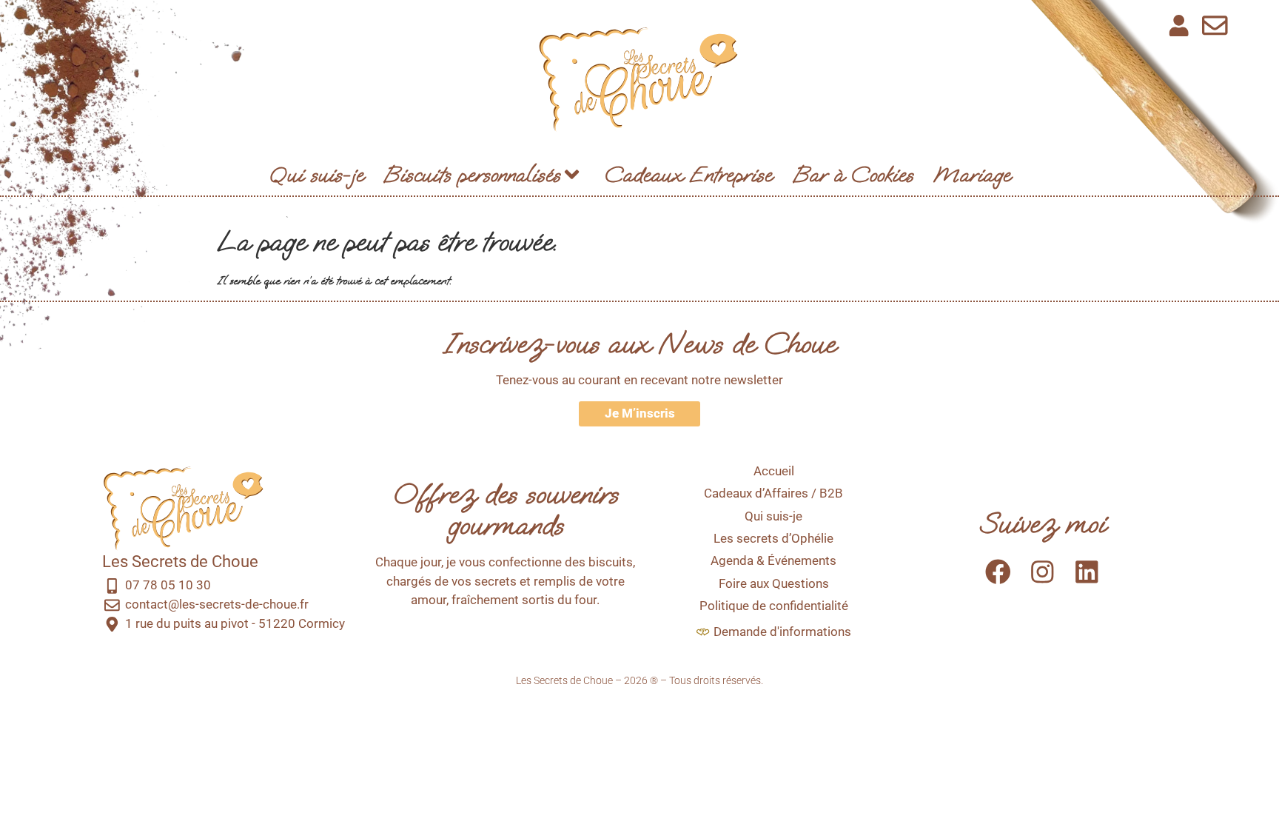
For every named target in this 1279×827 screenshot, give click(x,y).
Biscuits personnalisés (471, 174)
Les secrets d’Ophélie (773, 538)
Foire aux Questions (774, 583)
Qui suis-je (316, 174)
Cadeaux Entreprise (688, 174)
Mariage (971, 174)
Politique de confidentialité (773, 605)
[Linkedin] (1087, 571)
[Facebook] (997, 571)
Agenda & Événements (773, 560)
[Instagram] (1042, 571)
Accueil (773, 470)
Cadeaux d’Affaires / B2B (773, 493)
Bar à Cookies (853, 174)
